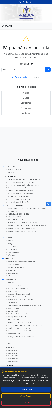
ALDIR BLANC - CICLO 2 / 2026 (19, 214)
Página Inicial (21, 77)
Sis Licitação (12, 249)
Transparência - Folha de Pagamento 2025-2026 (25, 325)
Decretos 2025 (13, 353)
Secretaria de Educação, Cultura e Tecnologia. (24, 179)
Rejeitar (27, 403)
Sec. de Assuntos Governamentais (20, 196)
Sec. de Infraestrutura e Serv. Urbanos (21, 188)
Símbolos (26, 113)
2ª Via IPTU (12, 270)
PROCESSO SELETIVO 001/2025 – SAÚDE (22, 231)
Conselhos (26, 108)
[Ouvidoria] (23, 2)
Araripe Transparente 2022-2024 (19, 328)
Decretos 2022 (13, 361)
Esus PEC (11, 241)
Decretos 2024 (13, 356)
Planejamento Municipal (17, 317)
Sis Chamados (13, 246)
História (11, 172)
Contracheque (13, 264)
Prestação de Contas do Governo (20, 314)
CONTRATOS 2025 (14, 285)
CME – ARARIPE (13, 308)
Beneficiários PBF (14, 334)
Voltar (37, 77)
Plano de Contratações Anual (18, 297)
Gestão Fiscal (13, 311)
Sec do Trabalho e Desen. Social (19, 199)
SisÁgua (11, 243)
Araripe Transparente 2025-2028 (19, 322)
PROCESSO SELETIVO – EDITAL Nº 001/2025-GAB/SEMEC (28, 225)
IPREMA (11, 283)
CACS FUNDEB (13, 302)
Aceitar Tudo (27, 389)
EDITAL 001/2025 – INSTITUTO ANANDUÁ (22, 222)
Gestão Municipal (14, 170)
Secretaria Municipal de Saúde (19, 202)
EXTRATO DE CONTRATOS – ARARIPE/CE (22, 300)
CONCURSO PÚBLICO (16, 220)
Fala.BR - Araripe (14, 291)
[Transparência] (20, 2)
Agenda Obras (13, 252)
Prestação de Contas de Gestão (19, 294)
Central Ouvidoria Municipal (18, 288)
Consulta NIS (13, 273)
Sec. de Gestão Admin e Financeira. (20, 191)
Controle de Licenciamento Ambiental (21, 262)
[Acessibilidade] (31, 2)
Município (26, 92)
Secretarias (26, 103)
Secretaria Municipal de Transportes (21, 182)
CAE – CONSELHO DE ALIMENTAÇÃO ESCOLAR (24, 305)
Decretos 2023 (13, 359)
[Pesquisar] (27, 2)
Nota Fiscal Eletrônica (16, 267)
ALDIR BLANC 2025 (15, 217)
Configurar (27, 396)
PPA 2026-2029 (13, 319)
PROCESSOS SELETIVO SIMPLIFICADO (21, 228)
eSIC (9, 276)
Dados (26, 97)
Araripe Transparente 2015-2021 (19, 331)
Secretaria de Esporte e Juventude (20, 193)
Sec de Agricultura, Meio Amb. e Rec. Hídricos (24, 185)
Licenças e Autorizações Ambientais (21, 337)
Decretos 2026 (13, 350)
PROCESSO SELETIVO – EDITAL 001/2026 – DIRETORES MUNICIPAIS (27, 210)
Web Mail (11, 255)
